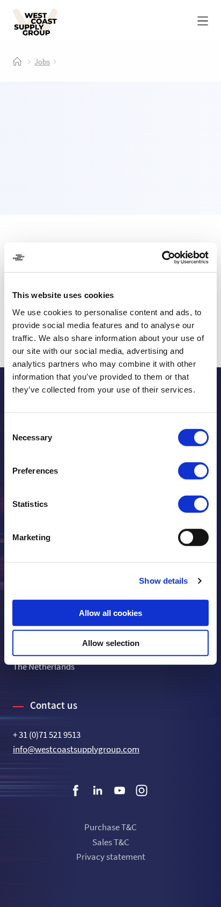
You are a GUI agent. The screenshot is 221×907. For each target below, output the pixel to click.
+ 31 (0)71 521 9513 (46, 735)
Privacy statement (110, 856)
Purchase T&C (110, 827)
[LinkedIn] (98, 792)
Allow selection (110, 643)
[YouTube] (120, 792)
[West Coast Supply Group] (35, 22)
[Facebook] (76, 792)
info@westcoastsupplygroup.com (76, 749)
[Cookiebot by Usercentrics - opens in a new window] (162, 257)
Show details (163, 580)
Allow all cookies (110, 612)
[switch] (193, 470)
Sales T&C (110, 842)
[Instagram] (142, 792)
